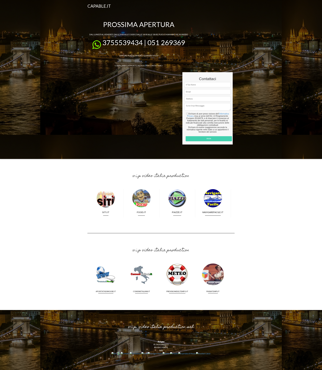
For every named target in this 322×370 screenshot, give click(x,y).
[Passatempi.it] (213, 274)
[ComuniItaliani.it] (141, 274)
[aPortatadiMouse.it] (106, 274)
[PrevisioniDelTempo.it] (177, 274)
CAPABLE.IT (99, 6)
